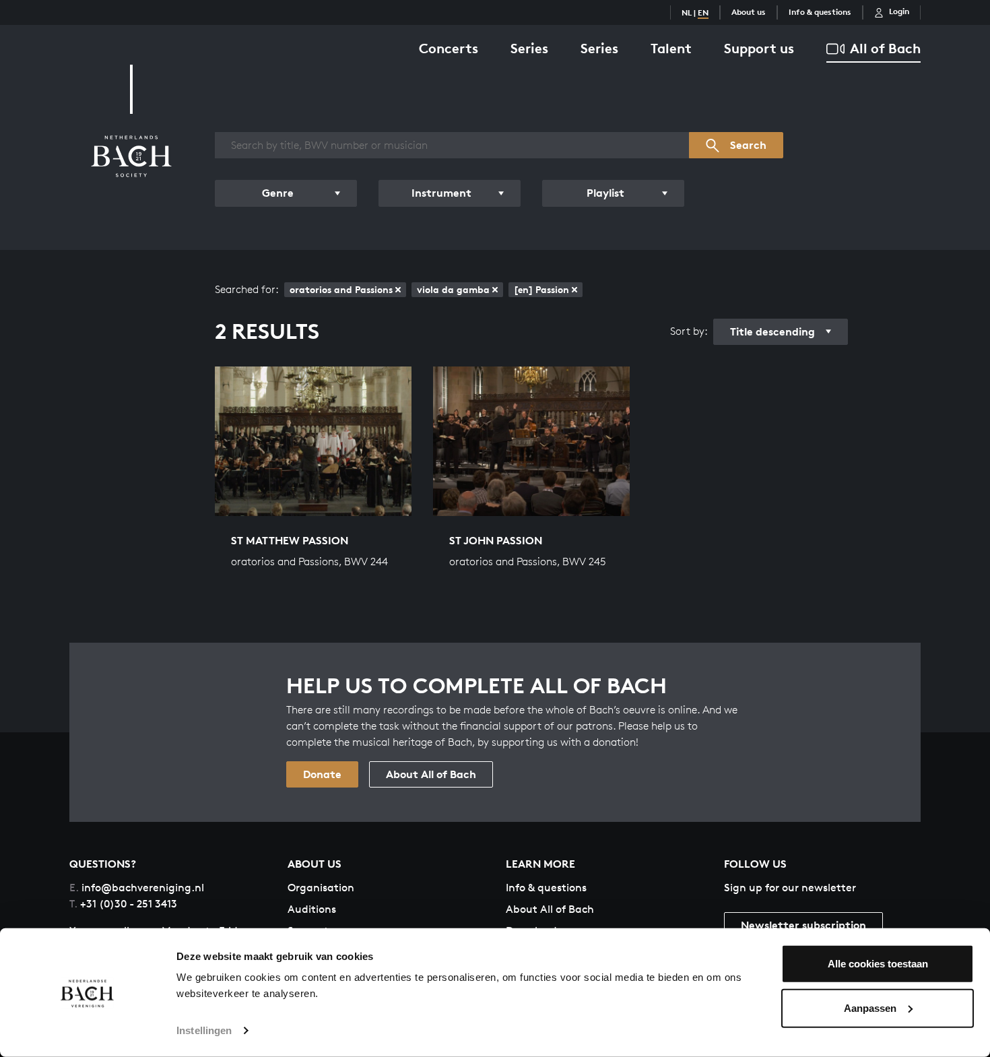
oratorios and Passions (341, 289)
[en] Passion (541, 289)
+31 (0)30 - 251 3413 (123, 903)
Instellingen (204, 1030)
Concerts (448, 48)
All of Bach (885, 48)
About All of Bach (431, 774)
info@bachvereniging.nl (136, 887)
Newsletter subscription (803, 925)
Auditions (312, 909)
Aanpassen (870, 1007)
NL (687, 12)
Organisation (321, 887)
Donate (322, 774)
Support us (759, 48)
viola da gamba (453, 289)
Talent (671, 48)
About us (748, 12)
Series (529, 48)
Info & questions (820, 12)
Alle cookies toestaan (878, 963)
